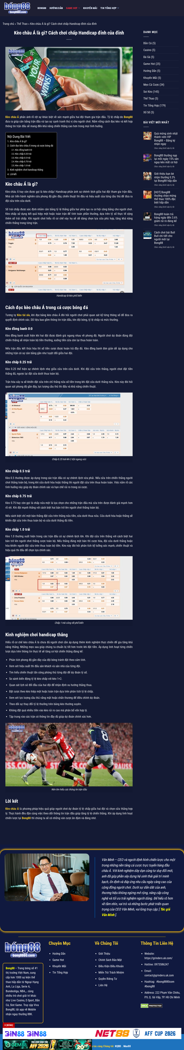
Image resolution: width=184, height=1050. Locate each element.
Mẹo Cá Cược (151, 84)
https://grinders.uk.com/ (158, 958)
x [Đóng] (8, 1025)
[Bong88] (17, 8)
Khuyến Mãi (90, 8)
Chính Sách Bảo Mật (110, 960)
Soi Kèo (147, 91)
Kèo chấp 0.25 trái (23, 153)
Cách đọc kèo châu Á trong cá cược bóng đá (31, 145)
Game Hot (71, 8)
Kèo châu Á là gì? (18, 141)
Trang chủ (8, 24)
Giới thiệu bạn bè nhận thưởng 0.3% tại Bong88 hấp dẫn (165, 177)
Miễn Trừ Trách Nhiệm (111, 972)
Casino (147, 50)
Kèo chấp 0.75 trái (23, 161)
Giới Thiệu (104, 953)
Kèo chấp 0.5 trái (22, 157)
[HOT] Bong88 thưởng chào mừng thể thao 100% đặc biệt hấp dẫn (165, 197)
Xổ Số (146, 112)
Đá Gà (146, 57)
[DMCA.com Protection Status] (151, 1005)
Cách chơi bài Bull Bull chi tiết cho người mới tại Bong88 (164, 238)
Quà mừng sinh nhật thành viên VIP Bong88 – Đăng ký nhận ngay (166, 139)
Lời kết (13, 174)
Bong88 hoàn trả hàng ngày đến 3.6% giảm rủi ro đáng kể (165, 217)
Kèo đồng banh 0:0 (23, 150)
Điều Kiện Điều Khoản (111, 966)
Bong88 (42, 8)
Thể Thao (22, 24)
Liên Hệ (102, 985)
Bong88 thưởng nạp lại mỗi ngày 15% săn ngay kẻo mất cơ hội (166, 159)
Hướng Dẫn (56, 8)
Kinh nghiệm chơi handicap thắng (26, 169)
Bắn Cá (147, 43)
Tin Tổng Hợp (108, 8)
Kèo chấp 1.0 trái (22, 165)
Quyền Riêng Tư (107, 979)
